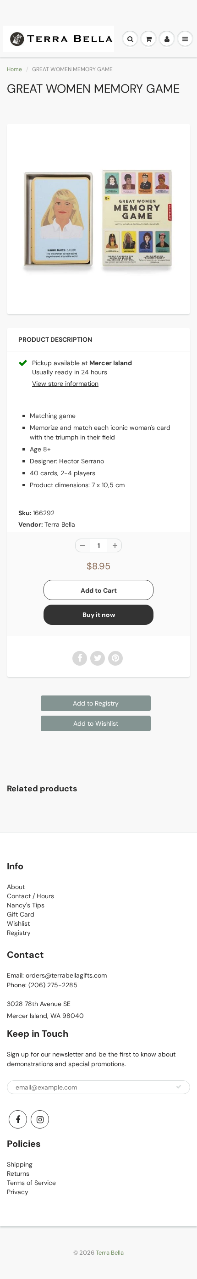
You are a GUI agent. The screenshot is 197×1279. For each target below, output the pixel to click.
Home (14, 69)
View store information (65, 383)
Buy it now (98, 615)
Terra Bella (59, 524)
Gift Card (20, 914)
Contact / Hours (30, 896)
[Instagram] (40, 1119)
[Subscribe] (178, 1086)
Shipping (20, 1164)
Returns (18, 1173)
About (16, 887)
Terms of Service (31, 1183)
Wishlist (18, 923)
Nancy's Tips (25, 905)
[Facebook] (18, 1119)
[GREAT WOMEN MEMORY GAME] (98, 218)
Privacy (17, 1192)
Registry (19, 933)
